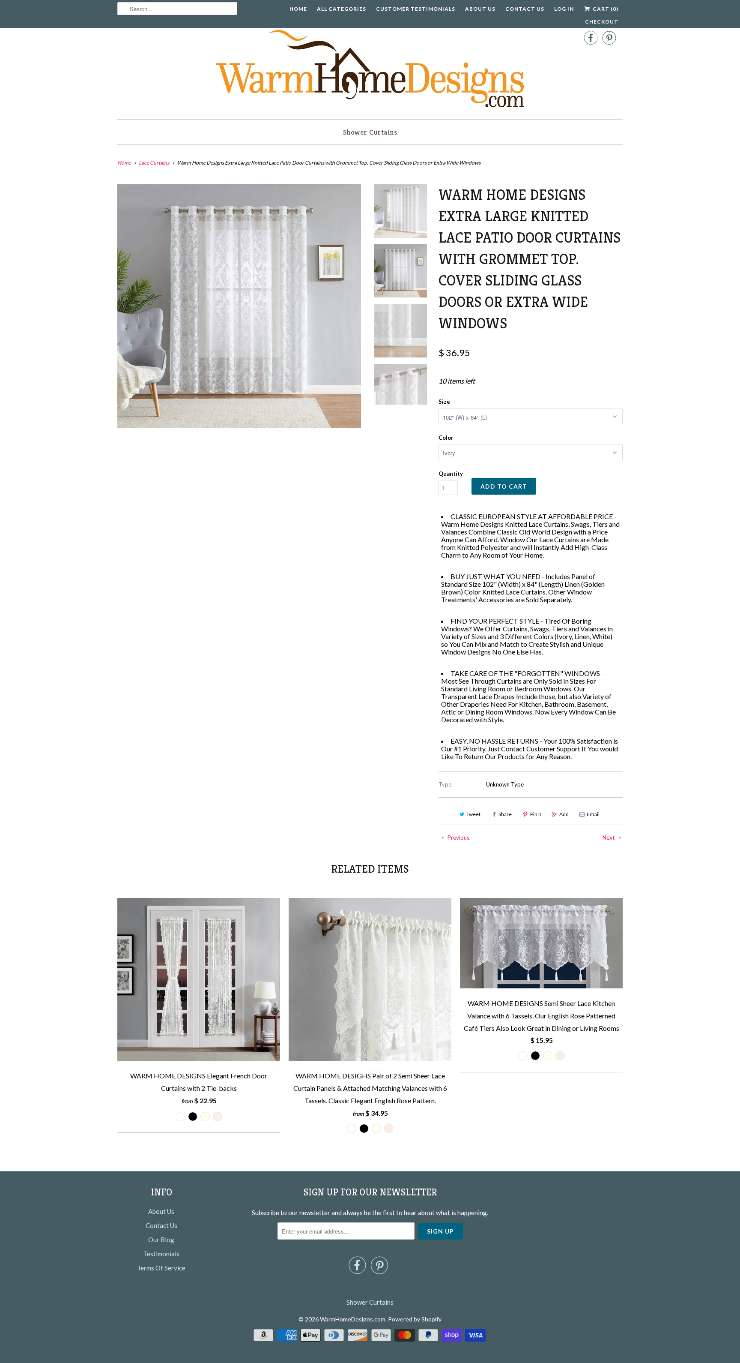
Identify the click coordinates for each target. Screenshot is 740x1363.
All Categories (341, 9)
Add (564, 814)
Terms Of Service (161, 1268)
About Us (480, 9)
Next (609, 837)
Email (593, 814)
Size (444, 401)
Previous (457, 837)
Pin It (535, 814)
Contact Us (524, 9)
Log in (564, 9)
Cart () (604, 9)
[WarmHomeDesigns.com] (370, 70)
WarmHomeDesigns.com (352, 1319)
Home (298, 9)
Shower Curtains (370, 132)
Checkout (601, 21)
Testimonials (161, 1254)
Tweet (473, 814)
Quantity (451, 473)
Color (446, 437)
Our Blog (161, 1239)
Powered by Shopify (415, 1319)
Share (505, 814)
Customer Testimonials (415, 9)
